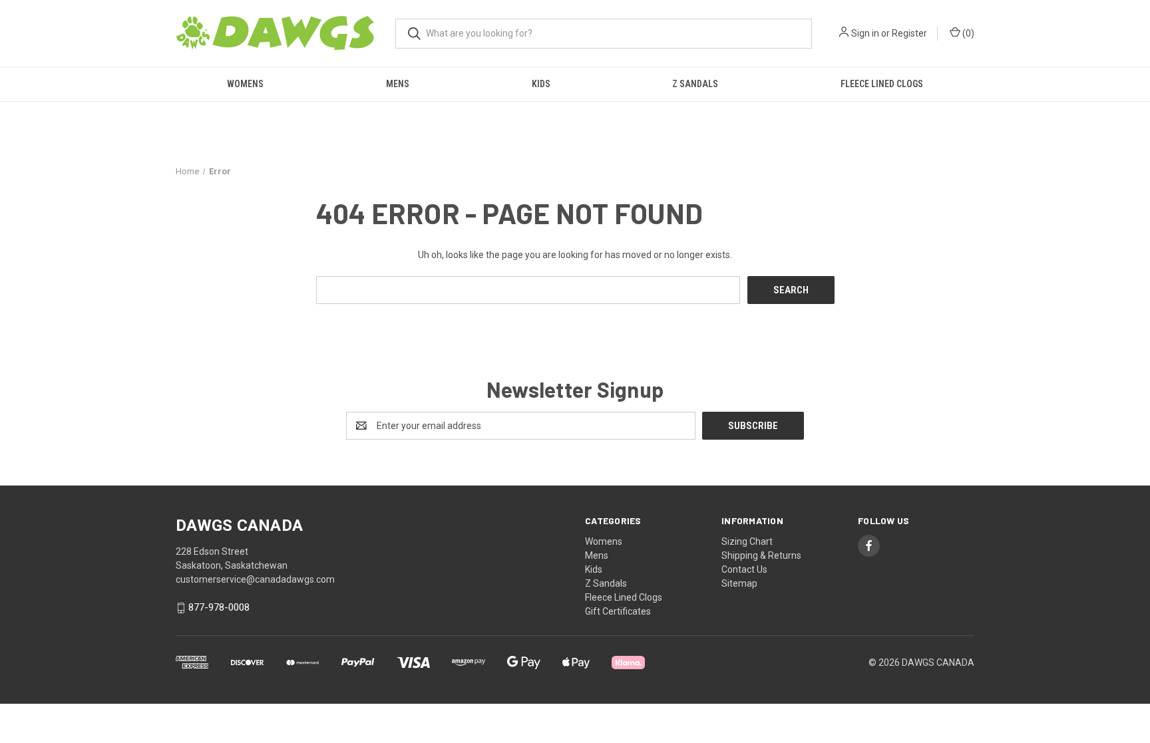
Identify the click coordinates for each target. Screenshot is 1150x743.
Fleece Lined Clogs (882, 83)
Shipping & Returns (761, 555)
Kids (541, 83)
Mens (397, 83)
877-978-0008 (219, 608)
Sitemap (739, 583)
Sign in (865, 33)
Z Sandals (695, 83)
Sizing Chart (747, 541)
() (967, 33)
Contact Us (744, 569)
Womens (245, 83)
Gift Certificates (618, 611)
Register (909, 33)
